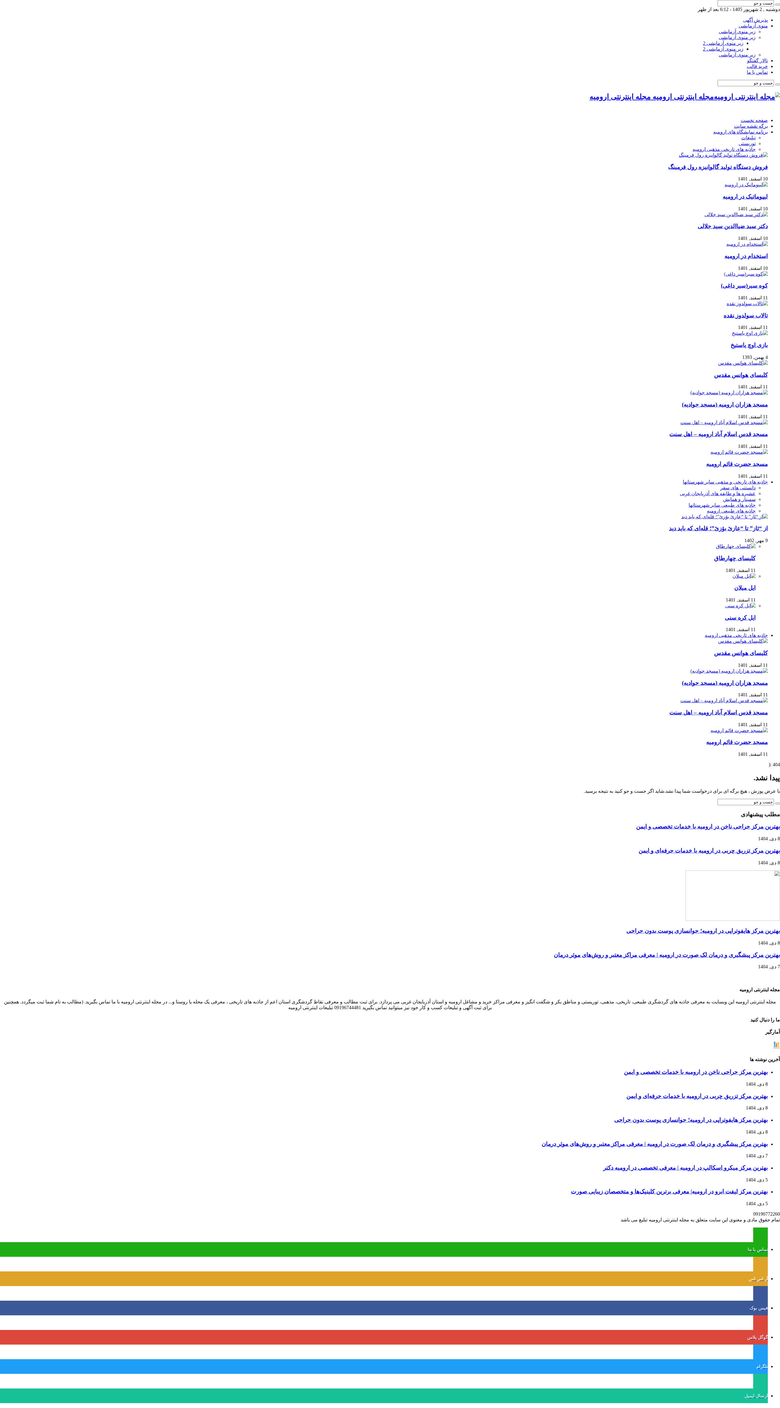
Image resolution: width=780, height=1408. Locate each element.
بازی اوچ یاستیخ (749, 345)
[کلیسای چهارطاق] (736, 546)
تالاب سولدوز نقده (746, 315)
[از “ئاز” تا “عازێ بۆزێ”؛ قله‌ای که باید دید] (724, 516)
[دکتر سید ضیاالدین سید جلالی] (736, 214)
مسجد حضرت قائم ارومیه (737, 464)
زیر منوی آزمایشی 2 (723, 43)
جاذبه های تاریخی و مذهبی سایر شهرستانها (725, 481)
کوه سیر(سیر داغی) (744, 285)
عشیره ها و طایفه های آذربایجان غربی (718, 493)
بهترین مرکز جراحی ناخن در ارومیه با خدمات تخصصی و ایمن (708, 826)
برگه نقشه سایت (751, 126)
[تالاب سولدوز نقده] (747, 303)
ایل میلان (745, 587)
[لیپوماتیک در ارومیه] (746, 184)
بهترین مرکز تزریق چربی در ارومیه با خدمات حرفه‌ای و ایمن (709, 850)
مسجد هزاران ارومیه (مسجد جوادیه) (725, 404)
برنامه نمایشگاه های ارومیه (740, 131)
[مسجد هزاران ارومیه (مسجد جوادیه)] (729, 392)
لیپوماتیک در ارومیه (745, 196)
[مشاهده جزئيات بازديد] (776, 1047)
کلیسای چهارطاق (735, 558)
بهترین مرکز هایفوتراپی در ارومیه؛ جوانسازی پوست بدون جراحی (703, 930)
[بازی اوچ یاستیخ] (750, 333)
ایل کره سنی (740, 617)
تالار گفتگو (757, 60)
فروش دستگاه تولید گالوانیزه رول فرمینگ (718, 167)
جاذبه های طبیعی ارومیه (731, 510)
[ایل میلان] (744, 576)
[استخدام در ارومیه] (747, 244)
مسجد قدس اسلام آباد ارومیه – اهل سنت (718, 434)
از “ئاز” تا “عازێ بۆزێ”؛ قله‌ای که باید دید (718, 528)
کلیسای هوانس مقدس (741, 375)
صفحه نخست (754, 120)
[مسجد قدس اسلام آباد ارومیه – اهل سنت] (724, 422)
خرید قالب (757, 66)
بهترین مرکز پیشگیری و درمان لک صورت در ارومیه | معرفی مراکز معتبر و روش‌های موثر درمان (667, 955)
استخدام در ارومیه (746, 256)
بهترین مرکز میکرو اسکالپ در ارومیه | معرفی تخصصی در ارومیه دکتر (685, 1167)
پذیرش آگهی (755, 20)
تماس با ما (757, 72)
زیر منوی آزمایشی (737, 31)
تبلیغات (748, 137)
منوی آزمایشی (753, 25)
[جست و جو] (777, 4)
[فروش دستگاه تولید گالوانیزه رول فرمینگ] (723, 155)
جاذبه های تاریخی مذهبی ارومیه (724, 149)
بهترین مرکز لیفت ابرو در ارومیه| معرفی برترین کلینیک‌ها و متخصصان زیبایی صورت (669, 1191)
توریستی (747, 143)
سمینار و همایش (739, 499)
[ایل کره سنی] (740, 605)
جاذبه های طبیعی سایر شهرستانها (722, 505)
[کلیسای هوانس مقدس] (743, 363)
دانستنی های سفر (738, 487)
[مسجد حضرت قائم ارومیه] (739, 452)
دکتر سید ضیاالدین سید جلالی (733, 226)
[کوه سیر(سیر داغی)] (746, 274)
